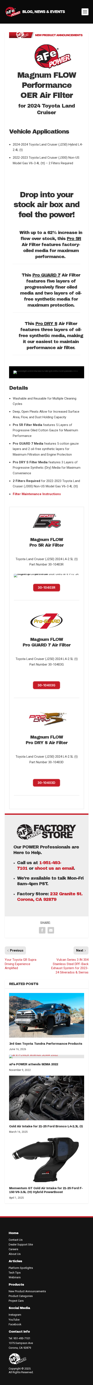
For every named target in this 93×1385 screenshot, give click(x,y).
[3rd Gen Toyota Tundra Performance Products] (46, 1015)
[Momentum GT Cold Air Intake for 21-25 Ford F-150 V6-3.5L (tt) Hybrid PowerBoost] (46, 1159)
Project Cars (16, 1300)
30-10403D (46, 782)
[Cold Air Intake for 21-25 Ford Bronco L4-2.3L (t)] (46, 1098)
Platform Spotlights (21, 1267)
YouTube (14, 1319)
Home (13, 1233)
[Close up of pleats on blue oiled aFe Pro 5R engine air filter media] (46, 574)
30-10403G (46, 685)
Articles (15, 1261)
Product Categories (21, 1296)
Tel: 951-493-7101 (19, 1338)
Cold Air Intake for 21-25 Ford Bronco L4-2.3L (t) (46, 1126)
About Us (15, 1254)
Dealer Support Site (21, 1244)
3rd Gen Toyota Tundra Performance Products (45, 1043)
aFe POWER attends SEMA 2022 (33, 1064)
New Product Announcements (27, 1291)
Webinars (15, 1277)
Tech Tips (15, 1272)
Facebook (15, 1324)
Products (16, 1284)
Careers (13, 1249)
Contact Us (15, 1239)
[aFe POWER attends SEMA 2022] (46, 1056)
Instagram (15, 1314)
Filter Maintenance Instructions (37, 494)
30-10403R (46, 587)
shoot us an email (54, 868)
